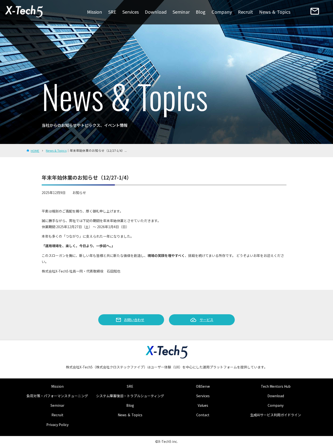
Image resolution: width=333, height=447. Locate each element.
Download (155, 12)
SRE (112, 12)
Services (130, 12)
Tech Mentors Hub (276, 386)
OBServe (203, 386)
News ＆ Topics (274, 12)
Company (222, 12)
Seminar (181, 12)
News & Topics (56, 150)
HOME (35, 150)
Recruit (245, 12)
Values (203, 405)
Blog (201, 12)
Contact (202, 414)
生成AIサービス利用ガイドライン (275, 414)
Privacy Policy (57, 424)
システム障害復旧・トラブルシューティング (130, 395)
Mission (94, 12)
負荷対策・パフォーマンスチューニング (57, 395)
